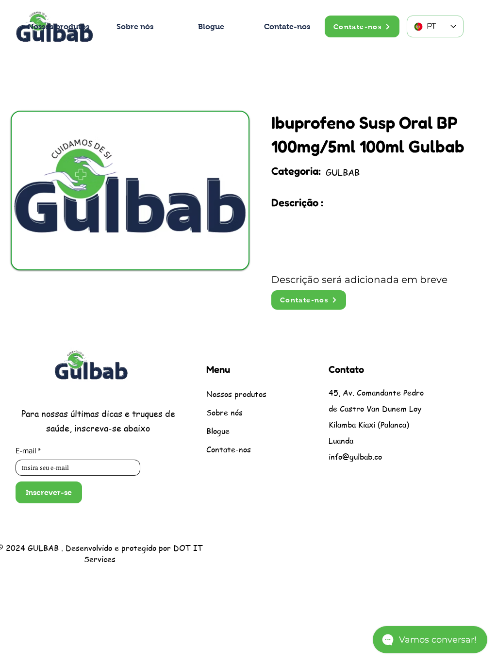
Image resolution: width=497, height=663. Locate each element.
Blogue (218, 431)
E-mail (28, 451)
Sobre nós (224, 412)
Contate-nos (228, 449)
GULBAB (43, 548)
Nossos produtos (235, 394)
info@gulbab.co (355, 456)
